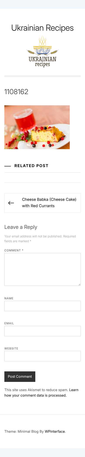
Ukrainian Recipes (42, 28)
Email (9, 323)
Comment (14, 250)
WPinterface (55, 431)
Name (9, 298)
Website (11, 348)
